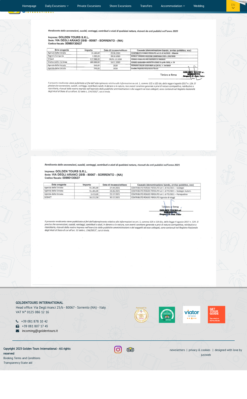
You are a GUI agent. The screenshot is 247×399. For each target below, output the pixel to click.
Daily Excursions (56, 6)
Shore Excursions (120, 6)
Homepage (29, 6)
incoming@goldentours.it (40, 331)
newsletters (178, 350)
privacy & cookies (199, 350)
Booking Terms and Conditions (21, 358)
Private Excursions (89, 6)
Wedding (199, 6)
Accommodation (172, 6)
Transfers (146, 6)
